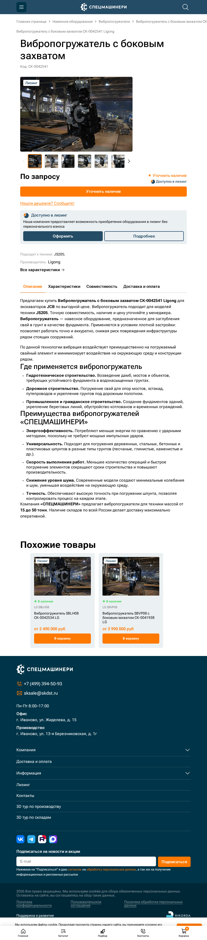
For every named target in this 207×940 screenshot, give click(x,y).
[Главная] (104, 7)
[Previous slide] (24, 161)
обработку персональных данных (111, 869)
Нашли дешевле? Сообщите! (47, 203)
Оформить (63, 236)
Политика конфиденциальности (34, 903)
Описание (32, 286)
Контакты (25, 795)
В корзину (62, 638)
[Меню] (21, 7)
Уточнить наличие (103, 191)
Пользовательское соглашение (86, 903)
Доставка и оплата (141, 286)
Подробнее (144, 236)
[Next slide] (129, 161)
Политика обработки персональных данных (153, 903)
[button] (35, 161)
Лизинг (23, 784)
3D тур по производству (38, 806)
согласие (75, 869)
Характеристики (64, 286)
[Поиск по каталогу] (185, 7)
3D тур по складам (33, 817)
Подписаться (174, 861)
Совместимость (101, 286)
